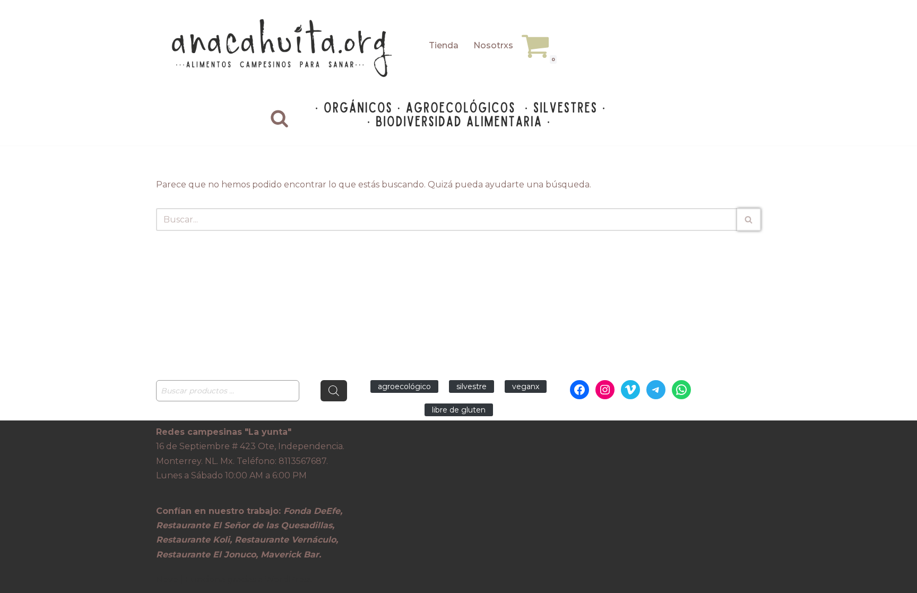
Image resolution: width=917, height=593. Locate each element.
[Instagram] (605, 389)
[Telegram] (655, 389)
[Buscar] (279, 118)
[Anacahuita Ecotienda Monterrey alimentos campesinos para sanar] (283, 48)
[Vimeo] (630, 389)
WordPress (288, 579)
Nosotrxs (493, 45)
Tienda (443, 45)
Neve (167, 579)
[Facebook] (579, 389)
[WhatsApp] (681, 389)
